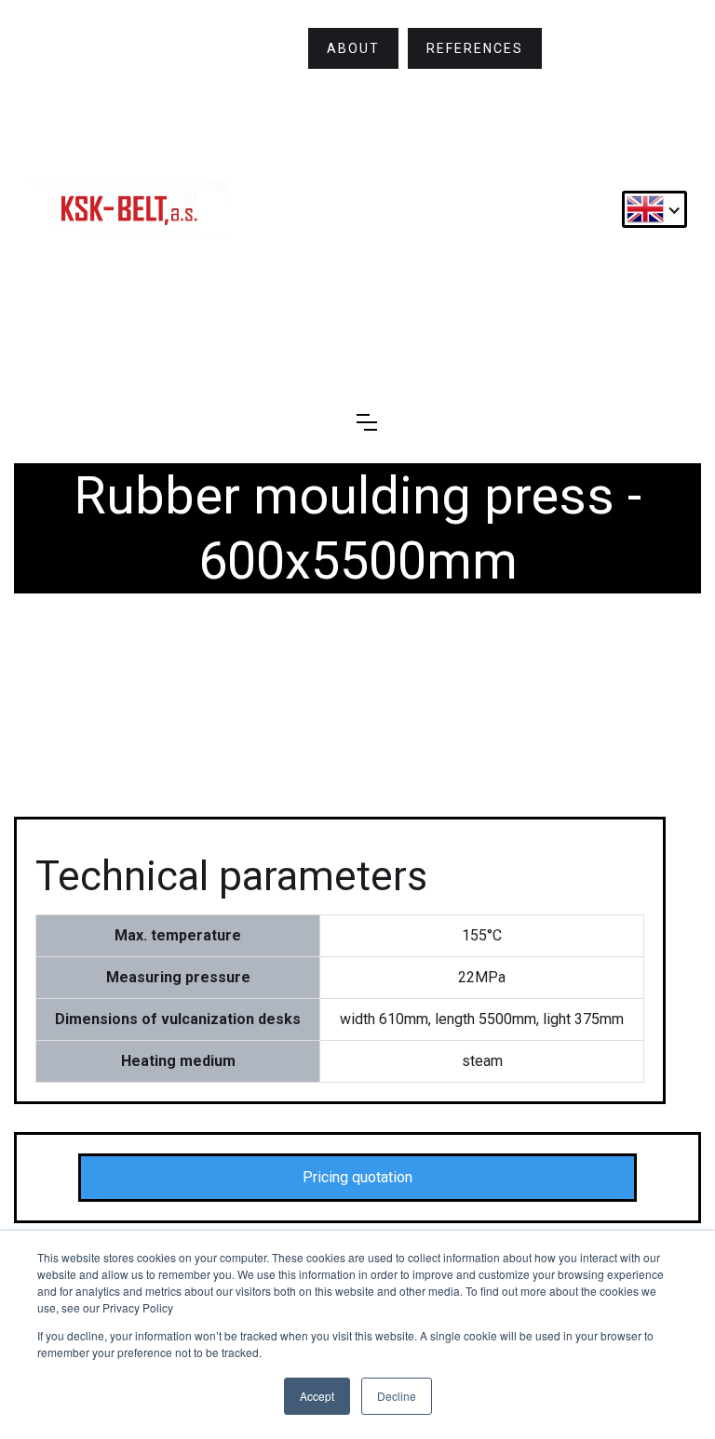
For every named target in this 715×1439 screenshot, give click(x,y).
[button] (654, 209)
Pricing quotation (357, 1177)
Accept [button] (317, 1396)
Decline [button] (396, 1396)
